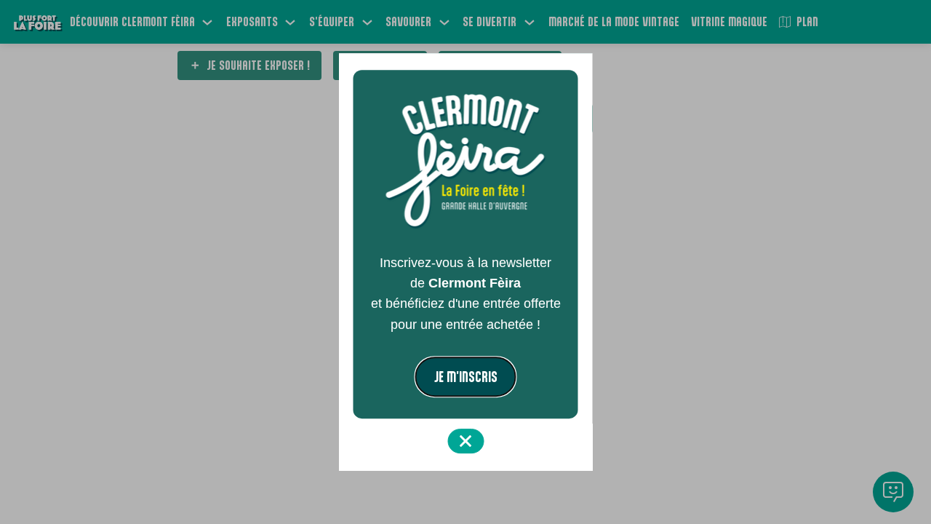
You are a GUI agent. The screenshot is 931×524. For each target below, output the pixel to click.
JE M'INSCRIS (466, 376)
